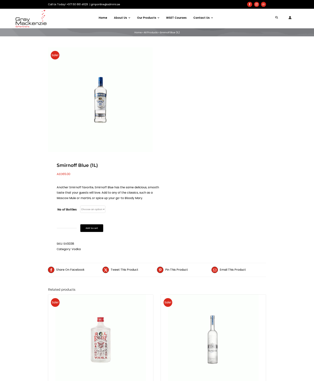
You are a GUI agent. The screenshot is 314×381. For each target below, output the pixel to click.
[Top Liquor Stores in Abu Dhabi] (31, 11)
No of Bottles (67, 209)
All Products (151, 32)
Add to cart (92, 228)
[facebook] (249, 4)
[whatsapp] (263, 4)
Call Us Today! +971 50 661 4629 (68, 4)
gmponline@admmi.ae (105, 4)
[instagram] (256, 4)
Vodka (76, 249)
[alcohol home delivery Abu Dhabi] (100, 99)
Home (138, 32)
